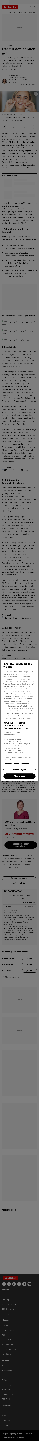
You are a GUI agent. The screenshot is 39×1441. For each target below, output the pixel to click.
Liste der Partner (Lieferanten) (16, 764)
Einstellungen (19, 770)
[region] (19, 720)
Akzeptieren (19, 776)
